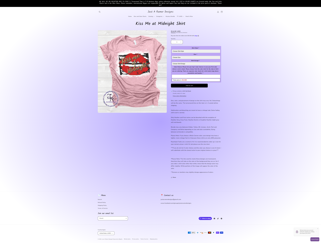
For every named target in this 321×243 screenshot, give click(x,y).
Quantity (173, 38)
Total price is (180, 80)
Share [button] (174, 177)
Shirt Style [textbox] (195, 48)
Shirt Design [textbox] (195, 60)
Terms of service (144, 239)
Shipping (173, 32)
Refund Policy (102, 202)
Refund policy (127, 239)
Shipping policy (153, 239)
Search (100, 199)
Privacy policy (135, 239)
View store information (179, 96)
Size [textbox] (195, 54)
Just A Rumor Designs (107, 239)
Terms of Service (103, 208)
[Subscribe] (126, 218)
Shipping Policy (102, 205)
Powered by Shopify (117, 239)
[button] (99, 12)
